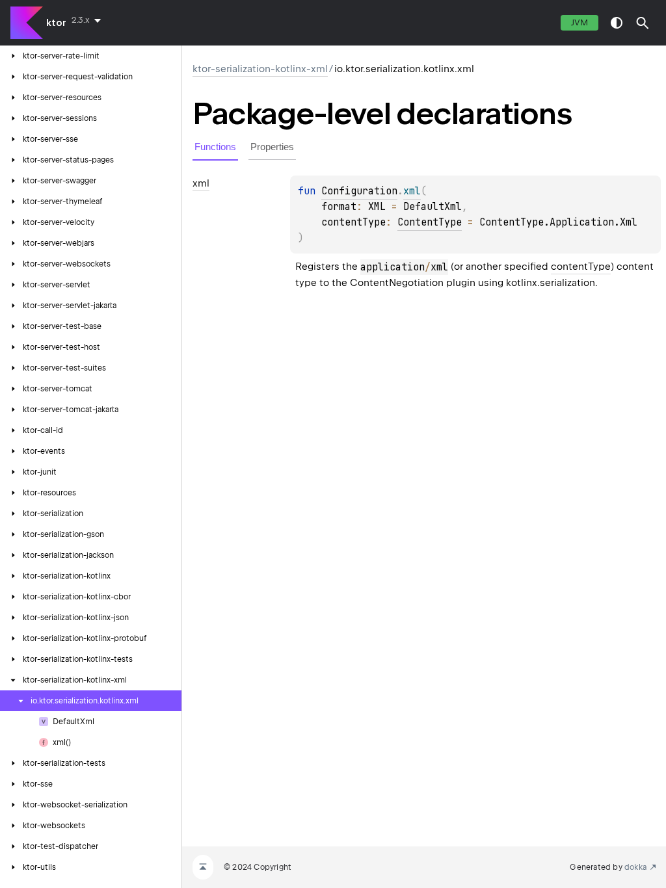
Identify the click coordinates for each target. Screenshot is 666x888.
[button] (643, 23)
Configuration (359, 191)
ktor (56, 23)
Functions (215, 146)
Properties (272, 146)
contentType (581, 266)
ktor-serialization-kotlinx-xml (260, 69)
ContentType (429, 222)
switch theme (617, 23)
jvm (579, 22)
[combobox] (88, 20)
